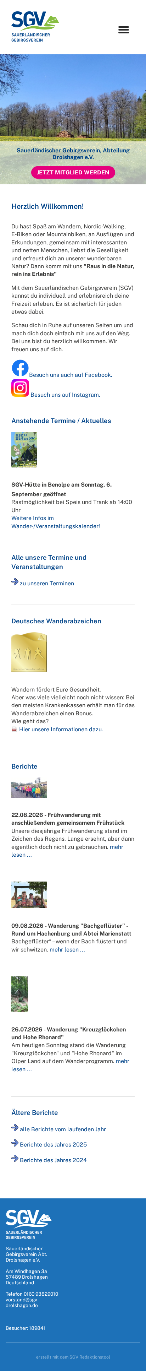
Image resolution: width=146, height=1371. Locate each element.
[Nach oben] (133, 1363)
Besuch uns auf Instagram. (65, 394)
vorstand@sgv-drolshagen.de (22, 1302)
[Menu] (123, 29)
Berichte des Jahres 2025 (53, 1144)
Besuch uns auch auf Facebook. (70, 375)
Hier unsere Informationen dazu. (61, 729)
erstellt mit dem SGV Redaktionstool (73, 1357)
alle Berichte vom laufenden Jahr (63, 1129)
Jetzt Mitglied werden (73, 172)
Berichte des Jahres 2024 (53, 1159)
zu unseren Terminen (47, 583)
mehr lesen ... (67, 949)
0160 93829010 (41, 1294)
